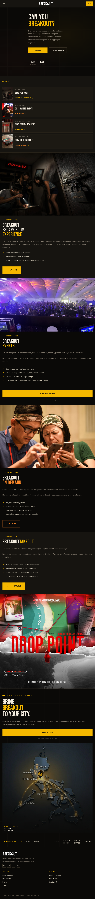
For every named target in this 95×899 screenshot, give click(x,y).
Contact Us (53, 882)
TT (13, 866)
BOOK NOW (38, 50)
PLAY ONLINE (11, 524)
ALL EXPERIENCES (58, 50)
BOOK (89, 3)
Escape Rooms (7, 875)
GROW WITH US (47, 732)
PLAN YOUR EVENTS (47, 393)
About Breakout (55, 875)
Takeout (5, 885)
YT (18, 866)
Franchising (53, 879)
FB (4, 866)
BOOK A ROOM (12, 270)
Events (5, 882)
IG (9, 866)
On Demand (6, 879)
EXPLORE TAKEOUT (14, 586)
